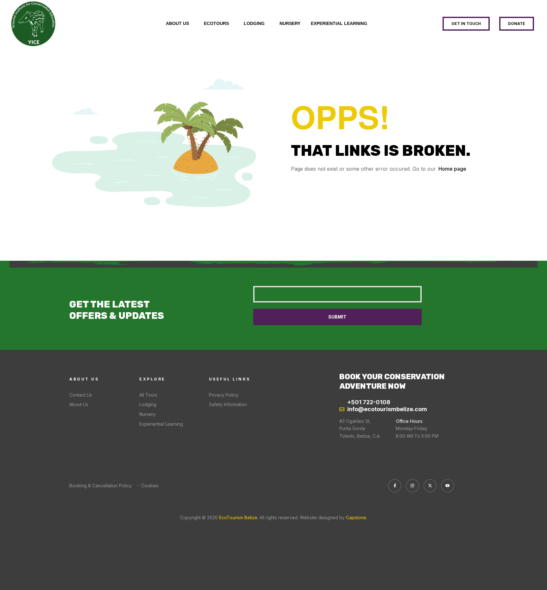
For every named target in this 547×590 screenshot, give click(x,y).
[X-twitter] (430, 485)
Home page (452, 169)
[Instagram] (412, 485)
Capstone (356, 517)
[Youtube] (447, 485)
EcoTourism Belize (237, 517)
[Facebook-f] (394, 485)
